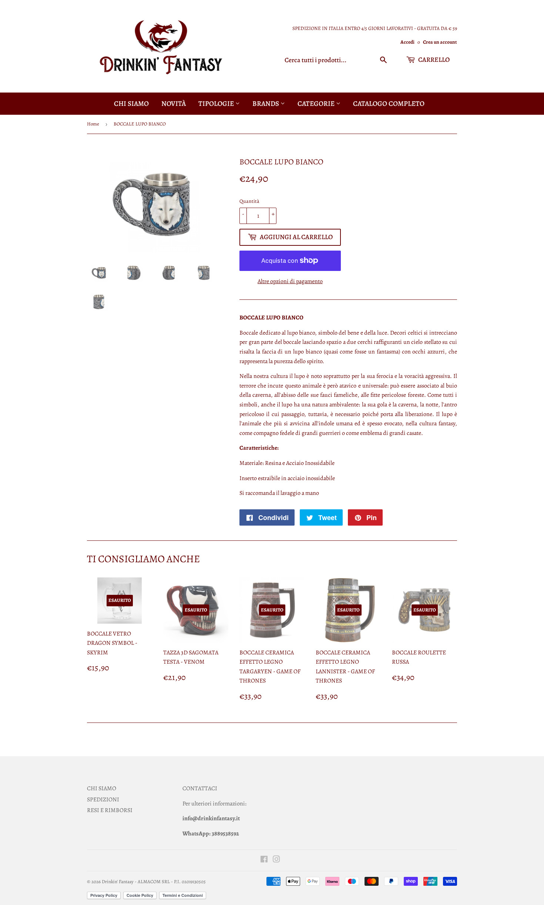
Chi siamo (131, 103)
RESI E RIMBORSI (109, 810)
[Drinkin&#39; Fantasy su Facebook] (264, 860)
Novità (173, 103)
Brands (266, 103)
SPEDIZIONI (103, 799)
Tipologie (216, 103)
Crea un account (440, 42)
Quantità (249, 201)
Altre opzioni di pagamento (290, 281)
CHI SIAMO (101, 788)
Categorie (317, 103)
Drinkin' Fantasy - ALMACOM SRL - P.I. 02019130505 (154, 881)
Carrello (433, 59)
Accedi (407, 42)
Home (93, 124)
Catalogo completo (388, 103)
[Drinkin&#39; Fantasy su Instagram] (276, 860)
